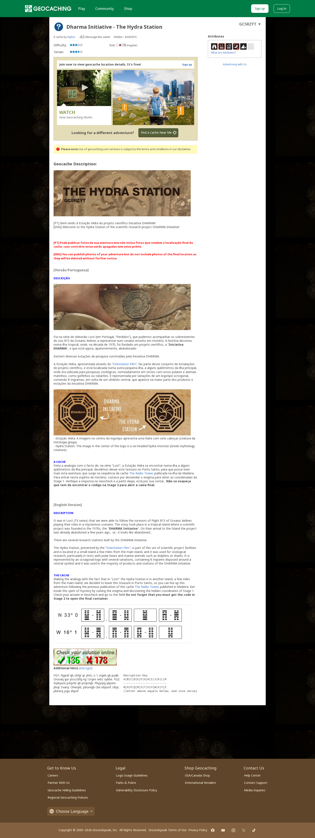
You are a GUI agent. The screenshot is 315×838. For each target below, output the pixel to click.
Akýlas (71, 37)
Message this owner (98, 37)
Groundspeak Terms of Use (168, 830)
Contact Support (255, 783)
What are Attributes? (223, 52)
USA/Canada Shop (197, 775)
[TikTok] (253, 830)
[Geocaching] (48, 8)
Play (81, 8)
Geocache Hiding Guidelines (67, 790)
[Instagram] (233, 830)
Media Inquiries (254, 790)
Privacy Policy (197, 830)
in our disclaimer (180, 149)
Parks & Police (126, 783)
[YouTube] (223, 830)
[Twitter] (243, 830)
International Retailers (200, 783)
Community (104, 8)
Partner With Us (59, 783)
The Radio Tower (141, 473)
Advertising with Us (235, 64)
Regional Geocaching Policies (68, 797)
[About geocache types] (59, 27)
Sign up (260, 8)
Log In (281, 8)
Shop (128, 8)
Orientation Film (124, 364)
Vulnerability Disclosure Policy (136, 790)
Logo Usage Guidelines (132, 775)
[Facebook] (212, 830)
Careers (53, 775)
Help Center (252, 775)
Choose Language (72, 811)
